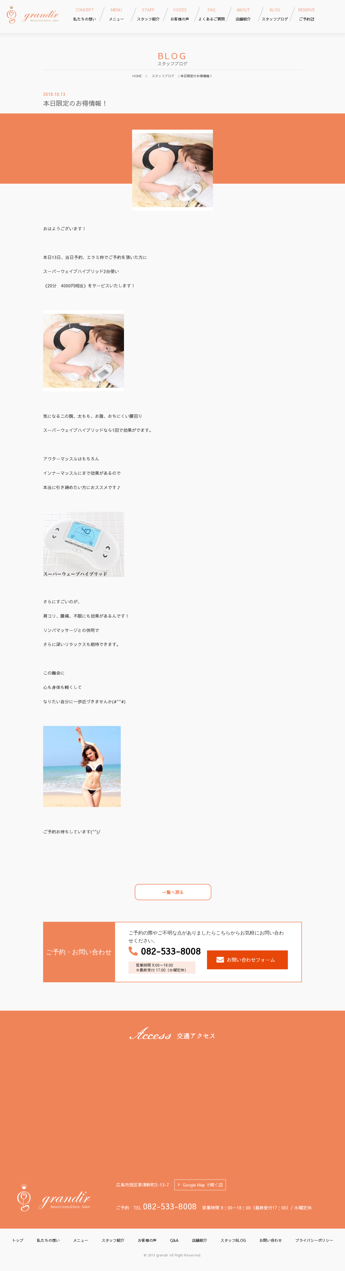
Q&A (174, 1240)
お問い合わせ (270, 1240)
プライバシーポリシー (314, 1240)
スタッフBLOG (233, 1240)
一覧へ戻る (173, 892)
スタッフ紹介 (113, 1240)
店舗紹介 (199, 1240)
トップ (17, 1240)
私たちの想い (48, 1240)
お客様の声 (147, 1240)
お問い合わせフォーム (251, 959)
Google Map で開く (200, 1185)
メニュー (80, 1240)
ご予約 (306, 14)
